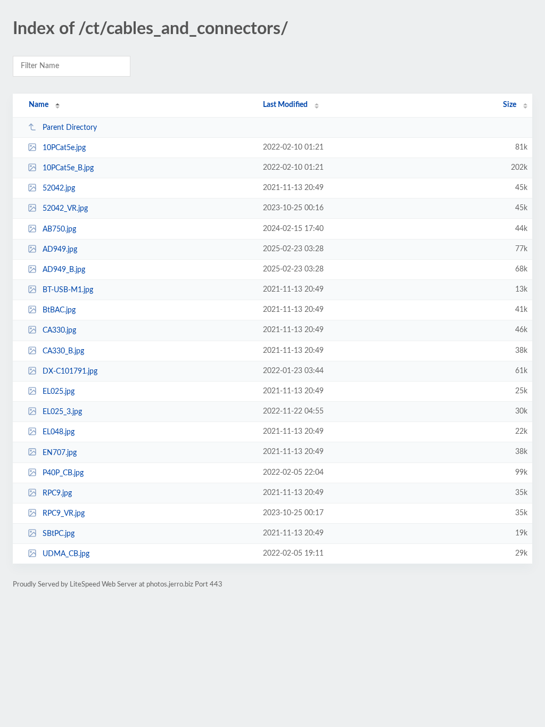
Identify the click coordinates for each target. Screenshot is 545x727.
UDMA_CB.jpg (66, 554)
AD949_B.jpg (64, 270)
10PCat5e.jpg (64, 148)
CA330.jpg (59, 330)
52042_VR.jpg (65, 208)
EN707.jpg (60, 452)
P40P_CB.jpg (63, 473)
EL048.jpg (59, 432)
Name (38, 105)
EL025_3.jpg (62, 412)
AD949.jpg (60, 249)
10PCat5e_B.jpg (68, 168)
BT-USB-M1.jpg (68, 290)
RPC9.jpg (57, 493)
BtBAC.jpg (59, 310)
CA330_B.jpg (63, 351)
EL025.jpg (59, 391)
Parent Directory (70, 127)
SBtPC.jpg (59, 534)
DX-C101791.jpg (70, 371)
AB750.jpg (59, 229)
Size (509, 105)
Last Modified (285, 105)
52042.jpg (59, 188)
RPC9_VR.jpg (64, 513)
